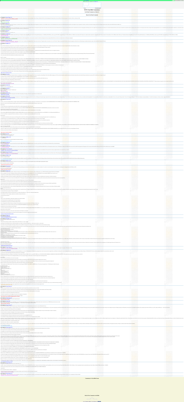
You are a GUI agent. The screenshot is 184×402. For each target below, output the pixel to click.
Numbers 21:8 (8, 250)
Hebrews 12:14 (8, 160)
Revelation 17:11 (8, 218)
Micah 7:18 (7, 23)
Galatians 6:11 (8, 26)
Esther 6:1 (96, 1)
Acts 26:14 (7, 74)
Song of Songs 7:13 (9, 17)
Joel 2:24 (7, 133)
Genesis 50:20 (8, 99)
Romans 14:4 (8, 170)
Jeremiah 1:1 (8, 88)
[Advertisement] (92, 387)
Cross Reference (94, 401)
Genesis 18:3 (8, 301)
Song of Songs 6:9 (9, 148)
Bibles (90, 401)
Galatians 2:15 (8, 43)
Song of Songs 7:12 (9, 373)
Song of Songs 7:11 (9, 362)
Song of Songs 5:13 (9, 40)
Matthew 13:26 (8, 155)
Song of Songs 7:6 (9, 286)
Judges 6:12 (8, 37)
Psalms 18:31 (8, 20)
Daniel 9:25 (8, 142)
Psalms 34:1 (8, 215)
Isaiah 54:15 (8, 145)
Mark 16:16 (8, 96)
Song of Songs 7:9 (9, 305)
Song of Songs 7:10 (9, 327)
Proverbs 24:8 (8, 166)
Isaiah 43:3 (7, 30)
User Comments (86, 0)
